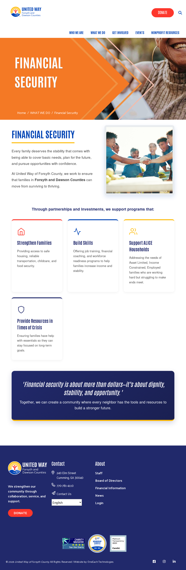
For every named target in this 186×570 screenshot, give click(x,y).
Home (21, 112)
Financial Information (110, 488)
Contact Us (64, 493)
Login (99, 503)
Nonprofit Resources (165, 32)
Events (140, 32)
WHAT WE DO (98, 32)
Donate (162, 12)
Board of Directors (108, 480)
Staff (98, 473)
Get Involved (120, 32)
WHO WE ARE (76, 32)
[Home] (27, 11)
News (99, 495)
